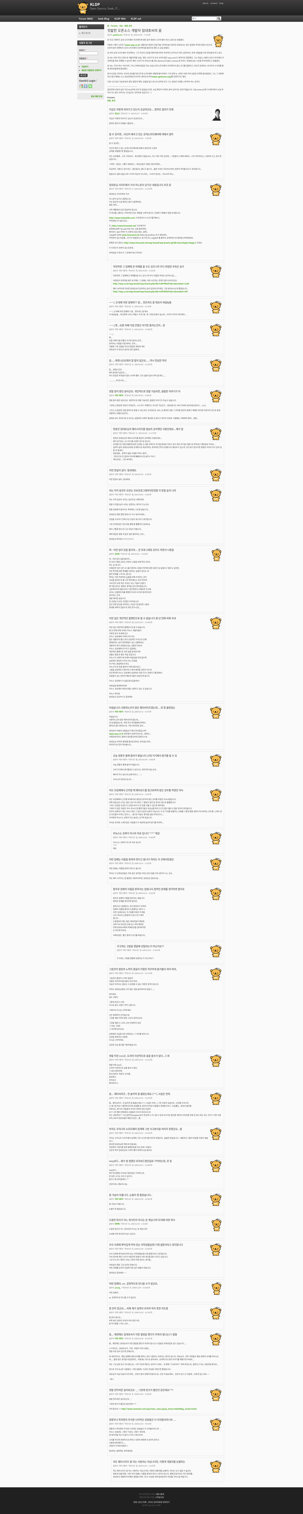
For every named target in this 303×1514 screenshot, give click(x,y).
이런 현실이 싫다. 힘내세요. (123, 470)
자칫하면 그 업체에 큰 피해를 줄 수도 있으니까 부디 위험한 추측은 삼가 (148, 266)
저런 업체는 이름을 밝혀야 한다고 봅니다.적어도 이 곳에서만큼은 (141, 859)
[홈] (82, 8)
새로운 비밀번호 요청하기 (91, 70)
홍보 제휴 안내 (96, 96)
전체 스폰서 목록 (139, 1502)
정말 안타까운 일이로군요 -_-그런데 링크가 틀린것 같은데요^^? (141, 1390)
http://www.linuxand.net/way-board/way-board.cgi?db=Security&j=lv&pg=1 (160, 242)
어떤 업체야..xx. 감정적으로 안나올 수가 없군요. (133, 1283)
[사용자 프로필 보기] (218, 46)
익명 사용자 (119, 395)
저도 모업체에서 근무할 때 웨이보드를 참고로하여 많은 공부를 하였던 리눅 (146, 790)
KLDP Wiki (120, 18)
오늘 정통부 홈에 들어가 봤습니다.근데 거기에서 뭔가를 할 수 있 (145, 755)
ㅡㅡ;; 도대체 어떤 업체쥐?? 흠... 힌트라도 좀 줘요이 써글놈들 (140, 302)
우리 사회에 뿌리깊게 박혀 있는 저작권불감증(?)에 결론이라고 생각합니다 (146, 1244)
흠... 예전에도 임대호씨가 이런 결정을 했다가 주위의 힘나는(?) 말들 (143, 1334)
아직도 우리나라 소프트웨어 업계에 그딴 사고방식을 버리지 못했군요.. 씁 (145, 1129)
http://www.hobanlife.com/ (122, 217)
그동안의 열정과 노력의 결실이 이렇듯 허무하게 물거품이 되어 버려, (143, 969)
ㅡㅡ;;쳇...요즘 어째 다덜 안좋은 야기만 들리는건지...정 (137, 325)
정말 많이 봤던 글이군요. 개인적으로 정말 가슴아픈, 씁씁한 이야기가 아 (144, 391)
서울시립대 (159, 1494)
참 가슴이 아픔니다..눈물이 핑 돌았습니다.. (130, 1195)
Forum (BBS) (86, 18)
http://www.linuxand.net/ (124, 225)
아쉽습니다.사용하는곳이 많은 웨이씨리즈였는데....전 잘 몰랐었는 (142, 707)
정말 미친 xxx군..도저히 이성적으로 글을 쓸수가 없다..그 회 (139, 1055)
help (221, 3)
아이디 (82, 50)
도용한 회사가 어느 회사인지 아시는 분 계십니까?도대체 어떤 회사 (142, 1220)
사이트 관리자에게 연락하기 (159, 1502)
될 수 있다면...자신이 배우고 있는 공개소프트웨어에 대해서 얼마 (141, 134)
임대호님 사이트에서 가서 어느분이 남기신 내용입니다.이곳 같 (140, 185)
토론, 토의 (128, 25)
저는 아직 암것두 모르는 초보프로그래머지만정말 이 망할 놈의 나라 (142, 490)
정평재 (117, 1223)
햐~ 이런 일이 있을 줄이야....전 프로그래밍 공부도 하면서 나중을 (141, 549)
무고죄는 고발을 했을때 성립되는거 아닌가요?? (140, 946)
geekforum (117, 34)
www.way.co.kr (132, 44)
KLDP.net (136, 18)
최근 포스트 (86, 33)
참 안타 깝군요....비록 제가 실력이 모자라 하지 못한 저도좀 (138, 1308)
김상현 (117, 554)
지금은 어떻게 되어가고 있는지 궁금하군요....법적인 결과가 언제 (141, 109)
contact (213, 3)
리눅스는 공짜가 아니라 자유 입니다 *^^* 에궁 (136, 833)
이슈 (121, 25)
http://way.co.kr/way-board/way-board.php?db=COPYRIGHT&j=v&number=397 (150, 291)
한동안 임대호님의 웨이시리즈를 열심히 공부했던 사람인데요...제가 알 (148, 429)
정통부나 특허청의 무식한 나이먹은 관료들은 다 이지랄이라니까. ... (142, 1419)
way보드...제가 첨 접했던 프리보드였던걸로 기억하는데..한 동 (140, 1161)
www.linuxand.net (131, 234)
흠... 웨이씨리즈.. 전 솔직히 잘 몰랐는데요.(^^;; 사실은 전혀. (140, 1094)
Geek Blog (103, 18)
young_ (118, 1287)
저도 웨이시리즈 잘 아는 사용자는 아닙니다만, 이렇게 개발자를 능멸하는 (149, 1461)
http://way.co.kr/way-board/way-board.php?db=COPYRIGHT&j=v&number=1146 (151, 283)
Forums (114, 25)
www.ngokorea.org (161, 76)
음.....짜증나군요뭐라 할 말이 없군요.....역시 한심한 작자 (137, 360)
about (205, 3)
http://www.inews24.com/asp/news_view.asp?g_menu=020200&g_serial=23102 (159, 1408)
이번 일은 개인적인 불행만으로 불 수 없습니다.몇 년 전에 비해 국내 (142, 618)
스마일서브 (159, 1497)
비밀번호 (83, 58)
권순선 (117, 113)
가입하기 (84, 66)
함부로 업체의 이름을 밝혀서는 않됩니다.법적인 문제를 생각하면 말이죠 (148, 889)
